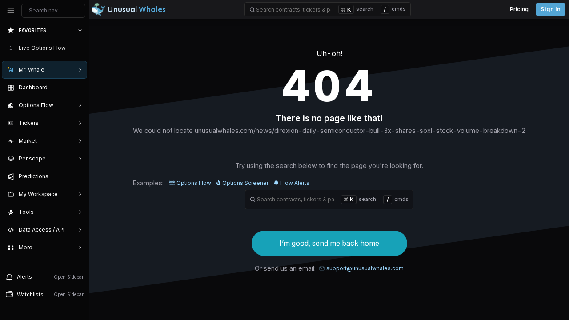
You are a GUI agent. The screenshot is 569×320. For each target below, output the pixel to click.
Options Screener (245, 183)
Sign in (551, 9)
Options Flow (193, 183)
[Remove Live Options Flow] (81, 48)
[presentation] (44, 143)
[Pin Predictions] (78, 176)
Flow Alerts (294, 183)
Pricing (519, 9)
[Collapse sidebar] (11, 11)
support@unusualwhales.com (365, 268)
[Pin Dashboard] (78, 87)
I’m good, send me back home (329, 243)
